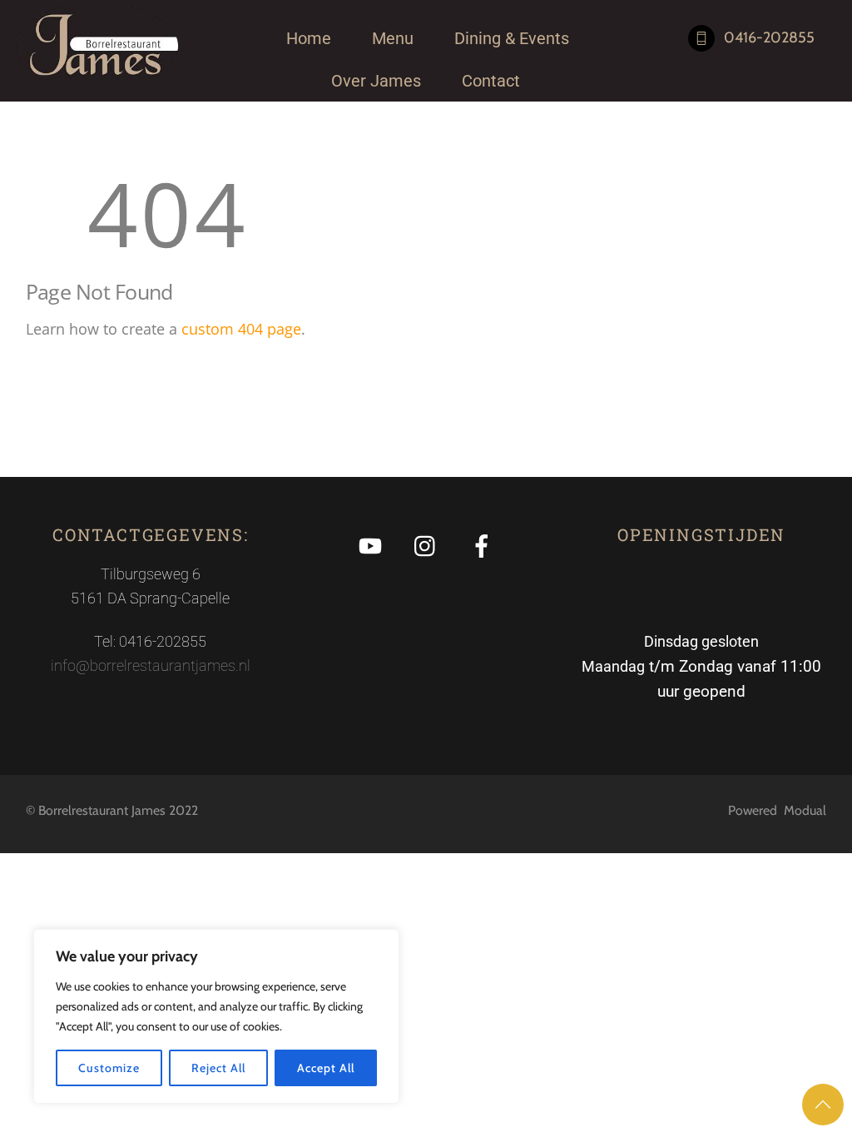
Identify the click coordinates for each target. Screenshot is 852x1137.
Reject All (218, 1067)
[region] (216, 1016)
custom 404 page (241, 329)
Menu (393, 38)
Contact (491, 81)
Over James (376, 81)
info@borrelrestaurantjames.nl (150, 666)
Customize (108, 1067)
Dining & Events (511, 38)
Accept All (325, 1067)
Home (308, 38)
